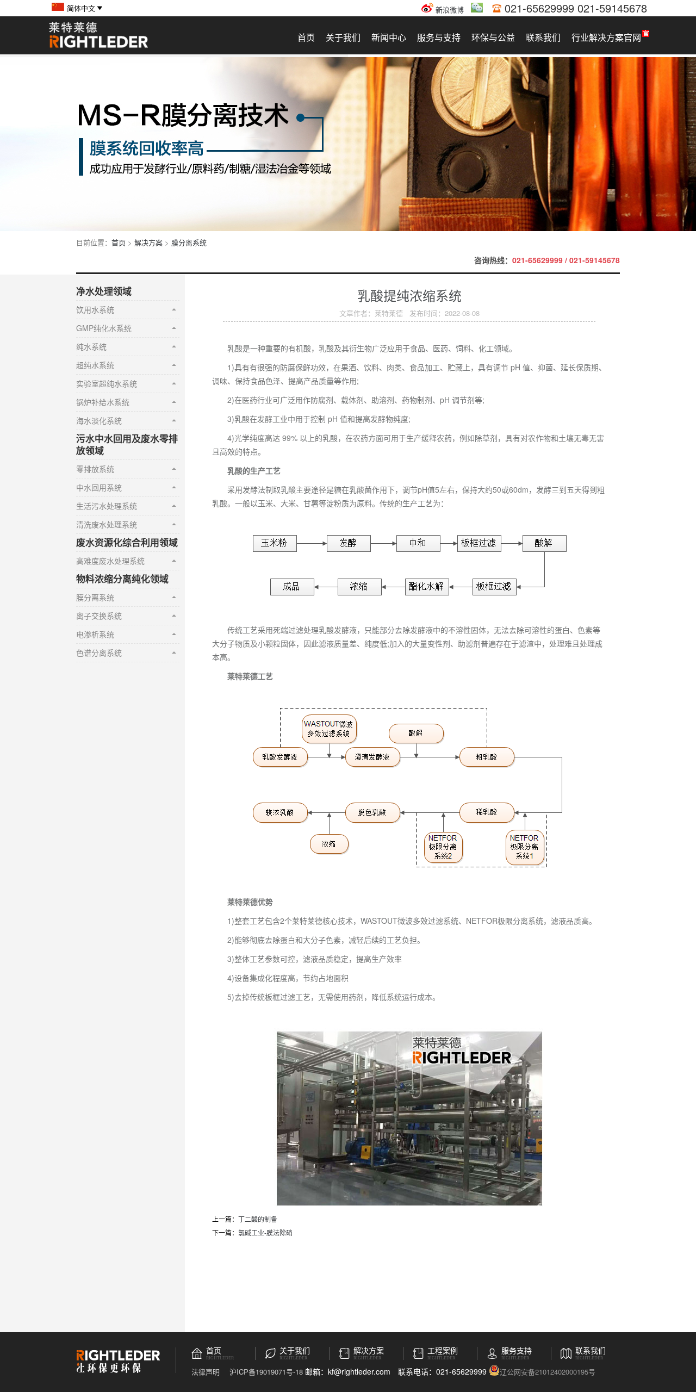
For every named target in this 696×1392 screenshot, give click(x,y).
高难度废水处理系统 (110, 560)
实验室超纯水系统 (106, 383)
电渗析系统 (95, 634)
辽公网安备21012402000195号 (547, 1371)
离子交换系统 (99, 615)
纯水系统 (91, 346)
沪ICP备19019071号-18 (266, 1371)
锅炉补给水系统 (102, 401)
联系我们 (543, 37)
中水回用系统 (99, 487)
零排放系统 (95, 468)
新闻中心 (388, 37)
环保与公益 (493, 37)
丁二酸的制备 (257, 1218)
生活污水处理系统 (106, 505)
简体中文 (81, 8)
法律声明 (205, 1371)
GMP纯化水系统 (104, 327)
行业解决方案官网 (606, 37)
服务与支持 (439, 37)
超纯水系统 (95, 364)
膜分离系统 (189, 242)
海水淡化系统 (99, 420)
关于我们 (343, 37)
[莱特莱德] (98, 46)
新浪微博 (448, 9)
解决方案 (148, 242)
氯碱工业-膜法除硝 (265, 1232)
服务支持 (516, 1351)
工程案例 (442, 1351)
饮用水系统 (95, 309)
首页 (306, 37)
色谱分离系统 (99, 652)
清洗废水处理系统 (106, 524)
